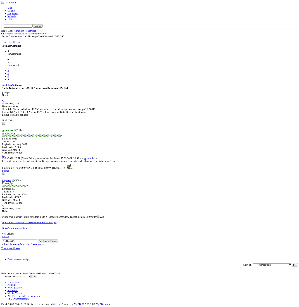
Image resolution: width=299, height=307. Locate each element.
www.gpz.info (14, 287)
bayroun (6, 180)
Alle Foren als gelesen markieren (23, 296)
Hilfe (9, 19)
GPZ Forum (7, 33)
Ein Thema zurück (14, 244)
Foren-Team (13, 282)
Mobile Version (15, 293)
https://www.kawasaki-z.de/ (15, 228)
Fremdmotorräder (37, 33)
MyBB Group (103, 304)
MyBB (77, 304)
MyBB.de (55, 304)
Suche (10, 8)
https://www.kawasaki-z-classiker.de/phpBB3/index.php (29, 222)
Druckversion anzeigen (18, 259)
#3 (3, 205)
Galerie (11, 10)
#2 (3, 155)
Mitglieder (12, 13)
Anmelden (19, 30)
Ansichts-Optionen (12, 85)
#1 (3, 100)
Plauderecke (21, 33)
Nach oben (12, 290)
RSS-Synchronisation (18, 298)
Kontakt (11, 284)
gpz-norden (89, 158)
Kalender (12, 16)
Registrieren (30, 30)
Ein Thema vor (34, 244)
